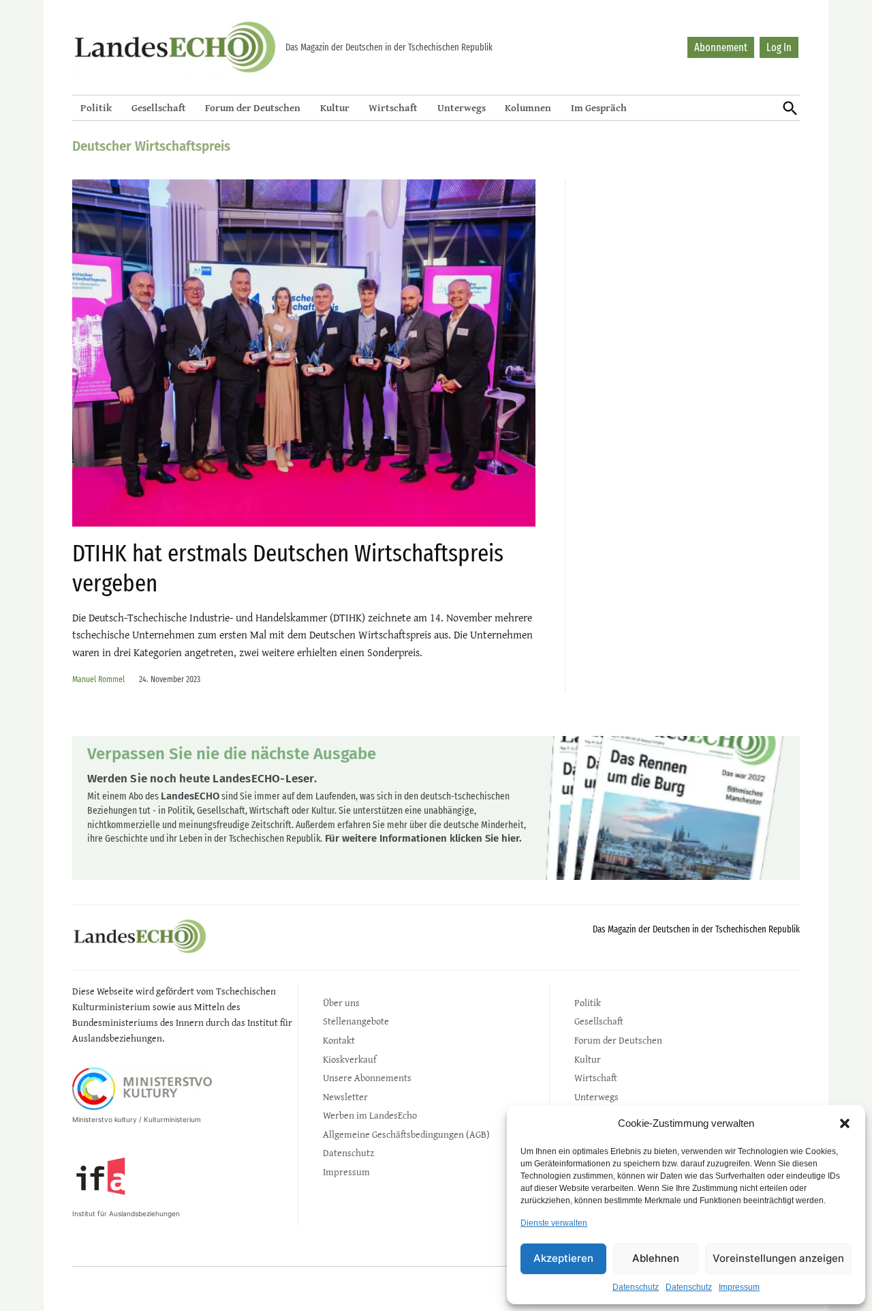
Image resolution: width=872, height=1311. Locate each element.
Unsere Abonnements (367, 1077)
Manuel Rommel (98, 679)
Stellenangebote (356, 1021)
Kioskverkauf (349, 1059)
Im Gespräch (599, 107)
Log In (779, 47)
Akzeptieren (563, 1258)
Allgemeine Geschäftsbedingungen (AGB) (406, 1134)
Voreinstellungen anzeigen (778, 1258)
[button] (845, 1123)
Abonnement (720, 47)
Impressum (739, 1287)
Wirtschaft (393, 107)
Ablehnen (655, 1258)
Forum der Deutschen (252, 107)
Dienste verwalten (553, 1223)
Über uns (341, 1002)
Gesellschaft (158, 107)
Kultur (334, 107)
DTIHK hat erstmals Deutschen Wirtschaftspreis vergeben (287, 568)
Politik (96, 107)
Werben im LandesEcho (370, 1115)
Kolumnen (528, 107)
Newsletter (345, 1096)
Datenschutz (635, 1287)
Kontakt (339, 1040)
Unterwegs (461, 107)
